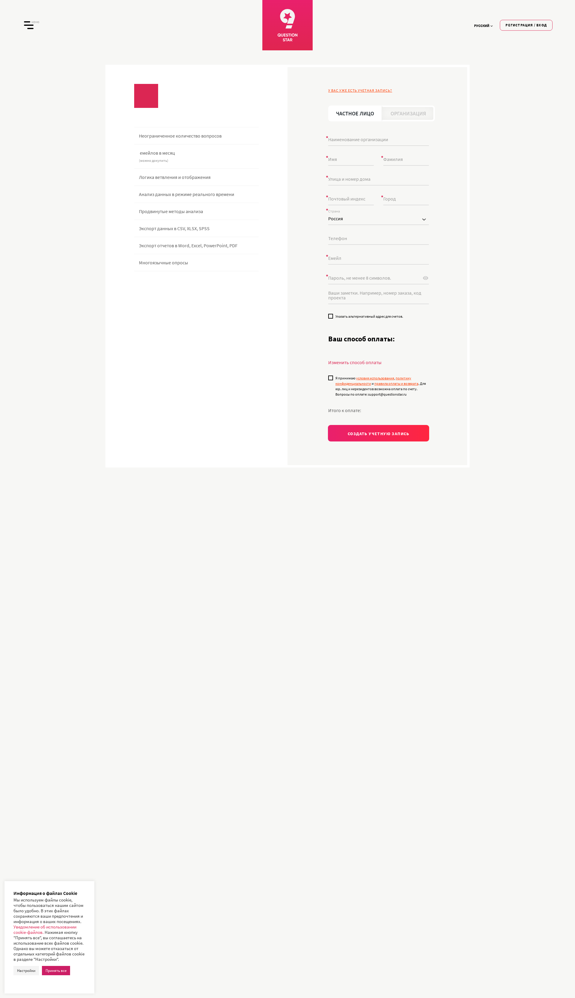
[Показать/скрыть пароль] (425, 278)
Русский (481, 25)
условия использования (375, 378)
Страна (334, 211)
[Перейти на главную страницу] (287, 25)
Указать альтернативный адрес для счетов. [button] (369, 316)
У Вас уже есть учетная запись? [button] (360, 90)
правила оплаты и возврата (396, 383)
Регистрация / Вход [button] (526, 25)
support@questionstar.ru (219, 317)
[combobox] (378, 218)
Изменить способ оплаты (355, 362)
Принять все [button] (56, 970)
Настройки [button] (26, 970)
